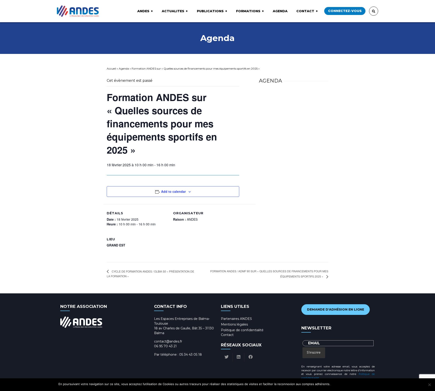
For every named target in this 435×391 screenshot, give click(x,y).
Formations (248, 11)
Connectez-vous (345, 11)
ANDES (143, 11)
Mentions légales (234, 324)
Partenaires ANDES (236, 319)
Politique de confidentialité (242, 330)
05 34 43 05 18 (190, 354)
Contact (305, 11)
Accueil (111, 68)
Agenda (280, 11)
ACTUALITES (173, 11)
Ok (334, 384)
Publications (210, 11)
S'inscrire (314, 352)
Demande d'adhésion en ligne (335, 309)
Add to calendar (173, 191)
